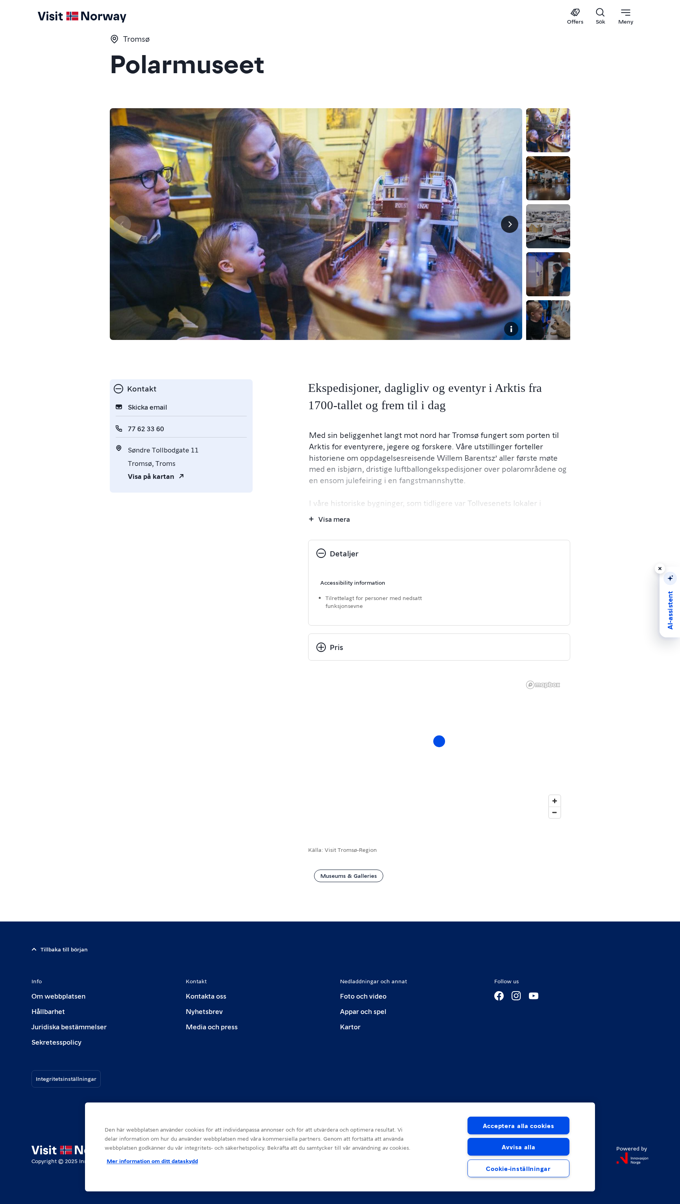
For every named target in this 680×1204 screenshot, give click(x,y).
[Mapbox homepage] (543, 684)
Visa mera (334, 518)
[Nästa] (509, 224)
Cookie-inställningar (518, 1168)
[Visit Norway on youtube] (533, 996)
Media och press (212, 1026)
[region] (439, 749)
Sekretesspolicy (56, 1041)
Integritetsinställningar (66, 1078)
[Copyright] (511, 329)
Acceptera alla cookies (518, 1125)
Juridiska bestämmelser (69, 1026)
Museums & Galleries (348, 875)
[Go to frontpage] (95, 16)
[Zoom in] (554, 801)
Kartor (350, 1026)
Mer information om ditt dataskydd (152, 1160)
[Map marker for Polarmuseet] (439, 741)
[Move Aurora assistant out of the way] (660, 568)
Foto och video (363, 995)
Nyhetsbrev (204, 1011)
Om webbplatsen (58, 995)
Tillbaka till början (64, 949)
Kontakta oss (206, 995)
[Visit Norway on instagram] (516, 996)
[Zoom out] (554, 812)
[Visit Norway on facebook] (499, 996)
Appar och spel (363, 1011)
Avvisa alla (519, 1147)
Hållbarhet (48, 1011)
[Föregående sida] (122, 224)
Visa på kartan (151, 475)
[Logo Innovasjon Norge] (632, 1158)
